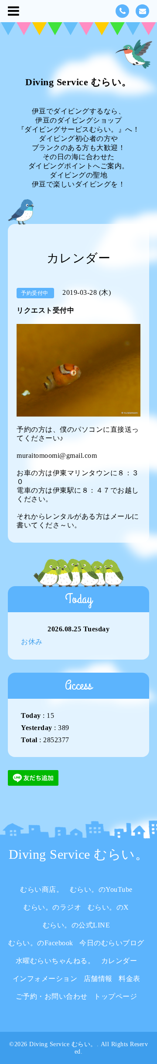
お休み (32, 641)
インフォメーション (45, 978)
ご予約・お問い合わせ (52, 996)
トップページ (115, 996)
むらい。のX (108, 907)
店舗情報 (98, 978)
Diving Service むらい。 (78, 82)
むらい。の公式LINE (76, 925)
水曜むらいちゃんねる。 (55, 960)
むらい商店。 (41, 889)
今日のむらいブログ (111, 943)
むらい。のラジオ (52, 907)
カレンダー (119, 960)
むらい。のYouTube (101, 889)
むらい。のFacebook (40, 943)
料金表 (129, 978)
